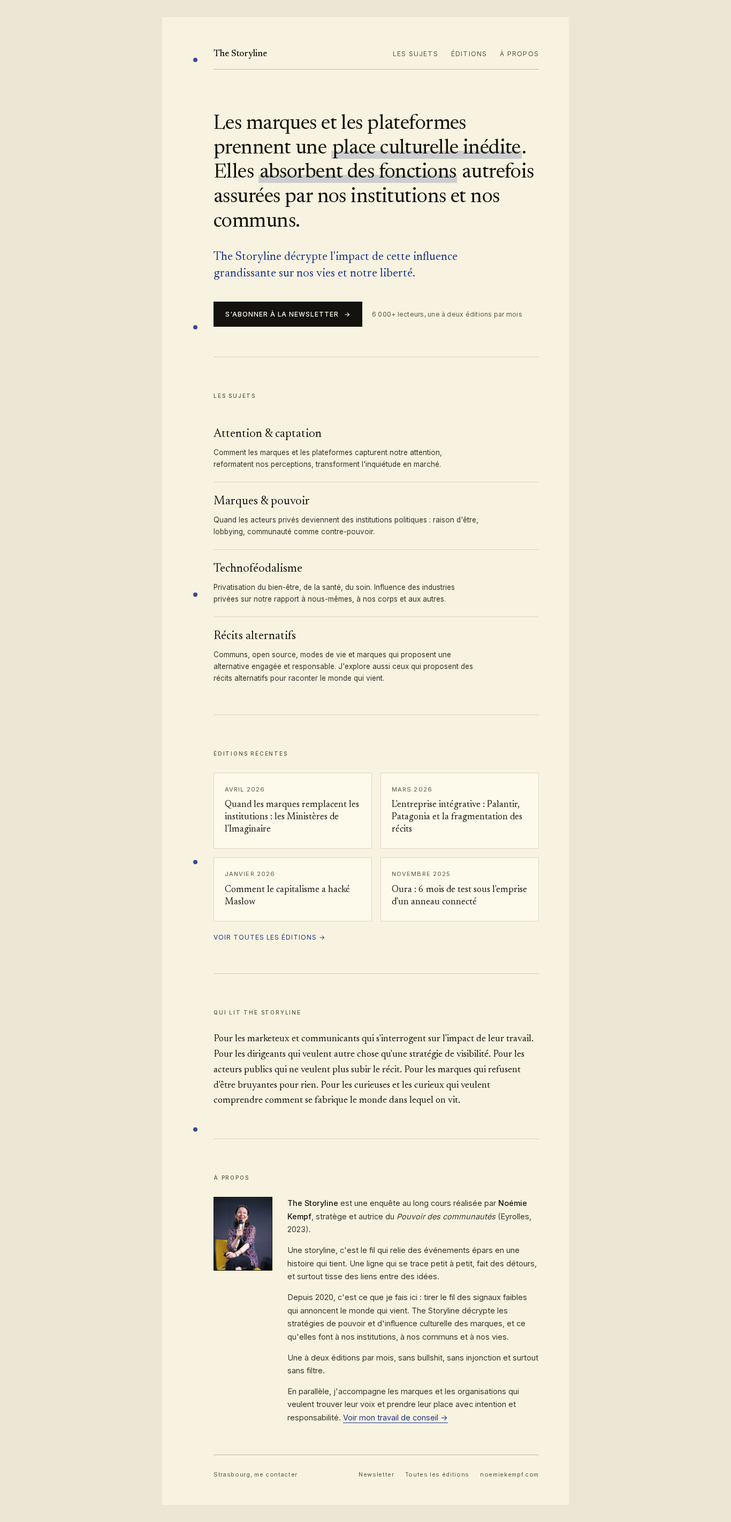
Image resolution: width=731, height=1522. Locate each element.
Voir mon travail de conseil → (395, 1417)
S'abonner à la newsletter (288, 314)
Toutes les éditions (437, 1474)
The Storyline (240, 54)
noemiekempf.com (509, 1474)
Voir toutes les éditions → (269, 937)
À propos (519, 54)
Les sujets (415, 54)
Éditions (469, 54)
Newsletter (376, 1474)
